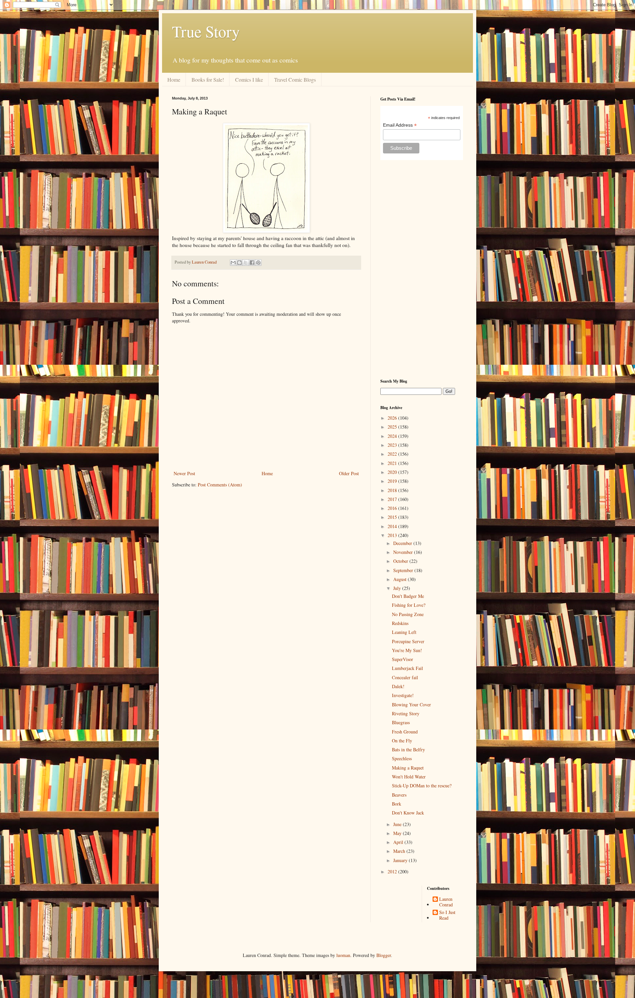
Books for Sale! (207, 79)
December (403, 543)
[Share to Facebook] (252, 262)
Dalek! (398, 686)
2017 (393, 499)
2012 (393, 871)
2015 (393, 517)
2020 (393, 472)
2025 (393, 427)
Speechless (402, 758)
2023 (393, 445)
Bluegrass (401, 722)
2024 (393, 436)
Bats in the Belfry (408, 749)
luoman (343, 955)
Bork (396, 804)
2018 (393, 490)
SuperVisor (402, 659)
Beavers (399, 795)
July (397, 588)
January (401, 860)
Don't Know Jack (408, 813)
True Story (206, 31)
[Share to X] (245, 262)
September (403, 570)
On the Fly (402, 740)
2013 (393, 535)
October (401, 561)
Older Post (349, 473)
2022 (393, 454)
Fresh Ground (405, 731)
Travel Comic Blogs (295, 79)
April (398, 842)
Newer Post (184, 473)
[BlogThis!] (239, 262)
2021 (393, 463)
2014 (393, 526)
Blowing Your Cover (411, 704)
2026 (393, 418)
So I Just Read (447, 915)
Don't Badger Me (408, 596)
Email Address (400, 125)
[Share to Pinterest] (258, 262)
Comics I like (249, 79)
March (399, 851)
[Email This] (233, 262)
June (398, 824)
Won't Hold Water (409, 776)
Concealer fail (405, 677)
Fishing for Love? (408, 605)
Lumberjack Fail (407, 668)
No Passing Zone (408, 614)
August (400, 579)
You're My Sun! (407, 650)
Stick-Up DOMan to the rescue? (421, 785)
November (403, 552)
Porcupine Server (408, 641)
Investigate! (403, 695)
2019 (393, 481)
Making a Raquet (408, 768)
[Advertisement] (421, 269)
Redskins (400, 623)
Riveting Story (405, 713)
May (398, 833)
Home (173, 79)
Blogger (383, 955)
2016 (393, 508)
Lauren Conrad (446, 902)
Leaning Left (404, 632)
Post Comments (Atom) (220, 484)
